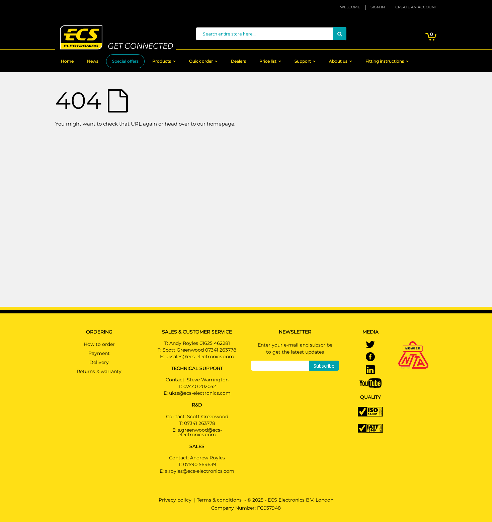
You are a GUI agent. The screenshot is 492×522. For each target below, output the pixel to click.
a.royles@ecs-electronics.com (199, 471)
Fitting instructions (384, 61)
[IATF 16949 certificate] (370, 428)
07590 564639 (199, 464)
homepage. (221, 124)
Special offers (125, 61)
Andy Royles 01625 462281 (199, 343)
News (92, 61)
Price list (267, 61)
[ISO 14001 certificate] (370, 411)
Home (67, 61)
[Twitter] (370, 345)
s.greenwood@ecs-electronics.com (200, 432)
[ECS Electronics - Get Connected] (115, 37)
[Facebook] (370, 358)
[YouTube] (370, 383)
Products (161, 61)
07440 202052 (199, 386)
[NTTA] (413, 346)
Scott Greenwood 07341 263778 (199, 350)
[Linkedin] (370, 371)
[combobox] (271, 34)
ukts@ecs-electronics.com (200, 393)
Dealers (238, 61)
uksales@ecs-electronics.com (199, 357)
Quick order (201, 61)
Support (303, 61)
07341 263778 (199, 423)
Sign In (378, 7)
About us (338, 61)
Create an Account (416, 7)
